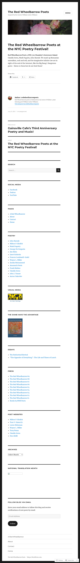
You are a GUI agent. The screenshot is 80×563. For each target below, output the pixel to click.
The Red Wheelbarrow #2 (19, 395)
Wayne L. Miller (16, 260)
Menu (68, 13)
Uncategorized (22, 111)
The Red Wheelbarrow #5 (19, 387)
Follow (12, 524)
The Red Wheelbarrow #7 (19, 382)
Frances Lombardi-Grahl (19, 257)
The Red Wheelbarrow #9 (20, 376)
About (12, 217)
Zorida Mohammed (17, 263)
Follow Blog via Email (19, 502)
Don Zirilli (14, 436)
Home (12, 222)
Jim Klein (13, 252)
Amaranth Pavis (16, 265)
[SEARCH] (58, 170)
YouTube (13, 195)
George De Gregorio (17, 249)
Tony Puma (14, 430)
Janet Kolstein (15, 254)
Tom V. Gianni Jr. (16, 422)
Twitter (13, 192)
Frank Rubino (15, 268)
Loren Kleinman (16, 425)
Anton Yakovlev (16, 276)
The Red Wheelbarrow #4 (19, 390)
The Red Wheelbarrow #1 (19, 398)
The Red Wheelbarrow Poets (28, 12)
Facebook (13, 190)
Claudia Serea (15, 271)
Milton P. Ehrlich (16, 244)
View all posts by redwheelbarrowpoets (27, 104)
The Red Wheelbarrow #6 (20, 384)
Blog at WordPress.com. (34, 557)
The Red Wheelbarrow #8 (19, 379)
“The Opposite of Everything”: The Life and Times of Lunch (33, 357)
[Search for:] (32, 170)
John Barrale (15, 241)
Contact (13, 219)
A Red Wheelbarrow (17, 214)
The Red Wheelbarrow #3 (19, 393)
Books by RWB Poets (18, 401)
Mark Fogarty (15, 246)
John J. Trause (15, 274)
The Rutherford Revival (19, 355)
